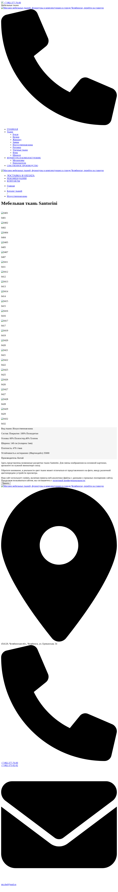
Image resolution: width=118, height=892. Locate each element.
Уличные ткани (20, 150)
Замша (16, 142)
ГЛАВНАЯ (12, 129)
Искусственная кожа (23, 145)
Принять (5, 483)
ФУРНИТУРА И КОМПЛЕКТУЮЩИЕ (24, 158)
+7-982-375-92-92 (9, 765)
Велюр (16, 137)
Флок (15, 152)
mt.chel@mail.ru (8, 884)
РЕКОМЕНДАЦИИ (17, 178)
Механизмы (18, 160)
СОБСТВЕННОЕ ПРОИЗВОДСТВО (22, 166)
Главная (11, 186)
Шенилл (17, 155)
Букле (15, 134)
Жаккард (17, 139)
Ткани (10, 132)
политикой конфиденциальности (69, 480)
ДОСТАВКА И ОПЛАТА (21, 175)
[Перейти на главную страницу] (52, 8)
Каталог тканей (14, 191)
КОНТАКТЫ (13, 181)
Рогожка (17, 147)
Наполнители (19, 163)
